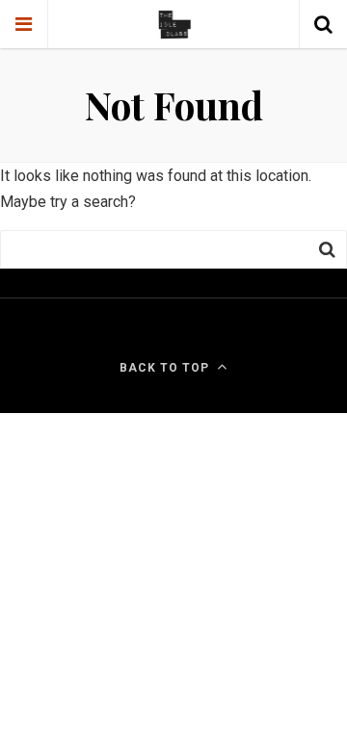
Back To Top (164, 368)
